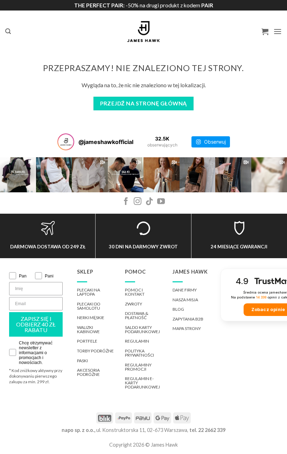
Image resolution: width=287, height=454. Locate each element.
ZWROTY (133, 304)
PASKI (82, 360)
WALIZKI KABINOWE (88, 329)
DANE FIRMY (185, 290)
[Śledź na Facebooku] (126, 202)
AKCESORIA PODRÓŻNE (88, 372)
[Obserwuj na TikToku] (149, 202)
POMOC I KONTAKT (135, 292)
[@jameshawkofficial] (66, 142)
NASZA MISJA (185, 299)
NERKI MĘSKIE (90, 317)
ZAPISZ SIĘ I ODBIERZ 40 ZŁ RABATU (36, 324)
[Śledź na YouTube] (161, 202)
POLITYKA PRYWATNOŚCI (139, 353)
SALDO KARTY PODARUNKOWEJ (142, 329)
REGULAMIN (137, 341)
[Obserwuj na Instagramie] (137, 202)
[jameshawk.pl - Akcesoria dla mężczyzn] (143, 32)
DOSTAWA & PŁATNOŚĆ (136, 315)
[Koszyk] (264, 31)
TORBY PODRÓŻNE (95, 350)
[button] (8, 31)
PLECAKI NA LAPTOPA (88, 292)
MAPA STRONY (187, 328)
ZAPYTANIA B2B (188, 319)
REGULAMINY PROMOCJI (138, 367)
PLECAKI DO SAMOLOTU (88, 306)
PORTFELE (87, 341)
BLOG (178, 309)
